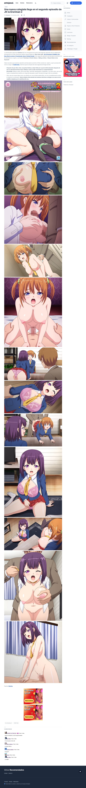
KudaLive (10, 773)
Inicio (17, 3)
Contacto (6, 781)
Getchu (10, 686)
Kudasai (5, 773)
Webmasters (29, 3)
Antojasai (8, 15)
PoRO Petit (16, 64)
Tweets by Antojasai (68, 84)
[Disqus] (33, 747)
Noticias (22, 3)
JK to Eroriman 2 (8, 723)
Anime (6, 6)
